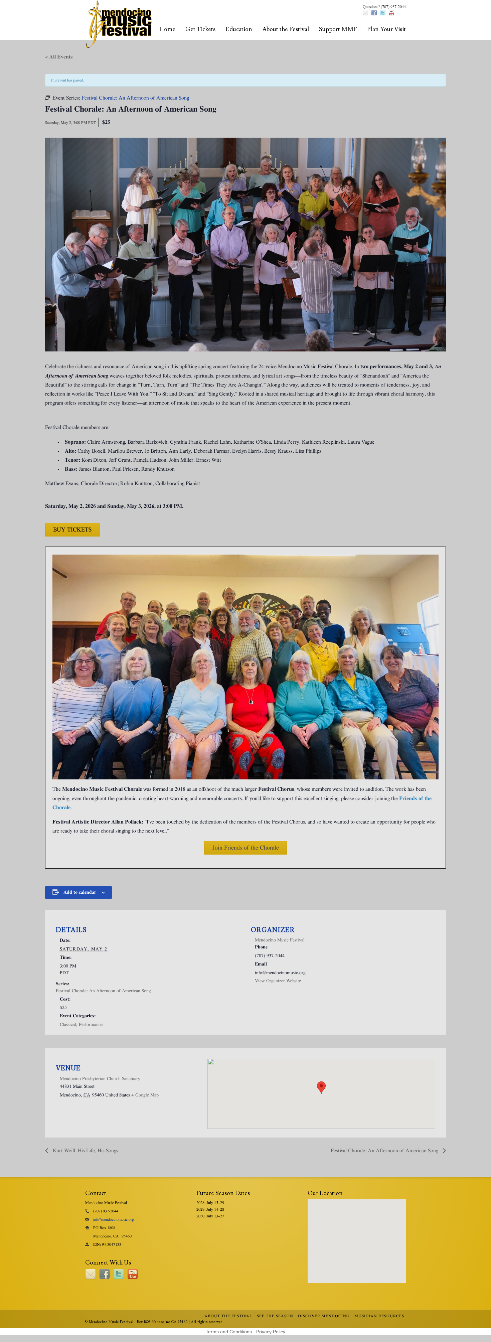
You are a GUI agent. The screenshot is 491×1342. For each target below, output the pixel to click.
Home (167, 29)
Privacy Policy (270, 1331)
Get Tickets (200, 29)
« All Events (59, 56)
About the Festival (285, 29)
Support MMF (338, 29)
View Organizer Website (278, 981)
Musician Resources (379, 1316)
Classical (68, 1024)
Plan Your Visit (386, 29)
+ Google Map (145, 1095)
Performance (91, 1024)
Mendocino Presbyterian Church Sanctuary (100, 1078)
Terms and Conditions (229, 1331)
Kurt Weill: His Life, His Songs (84, 1150)
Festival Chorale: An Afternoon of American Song (103, 991)
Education (238, 29)
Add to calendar (79, 892)
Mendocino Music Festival (280, 940)
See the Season (275, 1316)
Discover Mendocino (324, 1316)
